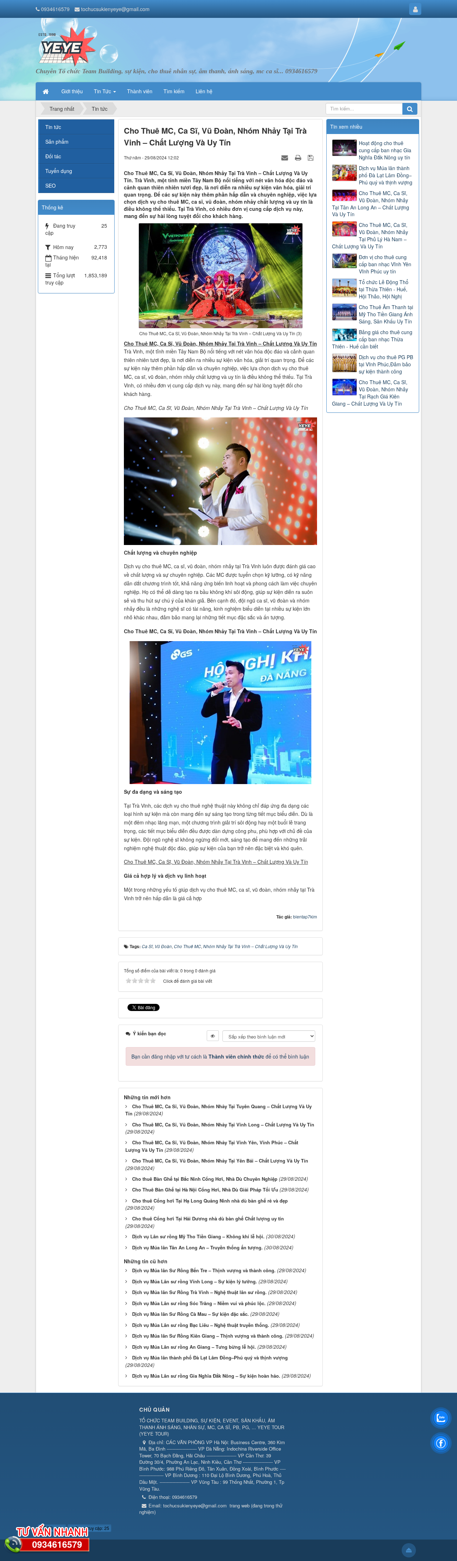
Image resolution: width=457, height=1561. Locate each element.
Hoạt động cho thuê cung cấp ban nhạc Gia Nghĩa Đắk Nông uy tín (385, 150)
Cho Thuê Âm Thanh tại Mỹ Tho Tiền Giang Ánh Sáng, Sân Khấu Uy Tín (386, 314)
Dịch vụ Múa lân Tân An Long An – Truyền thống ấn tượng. (197, 1247)
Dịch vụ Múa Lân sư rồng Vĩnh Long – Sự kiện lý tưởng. (194, 1281)
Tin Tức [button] (103, 91)
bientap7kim (305, 916)
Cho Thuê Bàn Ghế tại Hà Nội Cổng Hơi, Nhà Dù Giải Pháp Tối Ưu (205, 1189)
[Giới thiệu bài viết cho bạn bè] (285, 157)
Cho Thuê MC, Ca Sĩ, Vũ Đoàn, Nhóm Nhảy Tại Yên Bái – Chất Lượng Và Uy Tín (220, 1160)
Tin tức (53, 126)
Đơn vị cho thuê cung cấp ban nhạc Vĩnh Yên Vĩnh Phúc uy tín (385, 264)
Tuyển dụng (58, 170)
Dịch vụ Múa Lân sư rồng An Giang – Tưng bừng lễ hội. (194, 1346)
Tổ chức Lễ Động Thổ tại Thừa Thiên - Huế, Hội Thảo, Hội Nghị (383, 289)
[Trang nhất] (46, 91)
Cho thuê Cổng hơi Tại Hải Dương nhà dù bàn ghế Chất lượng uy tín (208, 1218)
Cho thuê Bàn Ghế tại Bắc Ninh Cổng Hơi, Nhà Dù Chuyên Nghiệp (204, 1178)
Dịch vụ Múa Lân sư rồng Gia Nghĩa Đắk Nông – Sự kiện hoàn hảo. (206, 1375)
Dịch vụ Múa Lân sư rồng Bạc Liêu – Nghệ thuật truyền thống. (200, 1325)
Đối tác (53, 156)
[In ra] (299, 157)
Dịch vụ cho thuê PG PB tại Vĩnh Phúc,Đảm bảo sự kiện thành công (386, 364)
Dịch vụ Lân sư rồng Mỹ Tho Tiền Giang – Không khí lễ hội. (198, 1236)
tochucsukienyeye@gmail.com (115, 9)
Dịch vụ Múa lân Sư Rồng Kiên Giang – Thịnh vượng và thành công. (207, 1335)
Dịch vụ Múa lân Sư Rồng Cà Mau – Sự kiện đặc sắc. (190, 1313)
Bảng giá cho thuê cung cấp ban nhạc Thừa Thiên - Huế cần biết (372, 339)
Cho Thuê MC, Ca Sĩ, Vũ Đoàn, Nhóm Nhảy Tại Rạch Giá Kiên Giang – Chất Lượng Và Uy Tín (370, 392)
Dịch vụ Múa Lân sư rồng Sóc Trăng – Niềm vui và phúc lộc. (199, 1303)
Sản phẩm (57, 141)
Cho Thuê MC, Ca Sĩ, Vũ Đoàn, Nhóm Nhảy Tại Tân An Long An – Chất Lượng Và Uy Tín (370, 203)
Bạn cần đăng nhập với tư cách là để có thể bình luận (220, 1056)
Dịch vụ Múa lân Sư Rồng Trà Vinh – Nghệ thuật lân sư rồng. (199, 1292)
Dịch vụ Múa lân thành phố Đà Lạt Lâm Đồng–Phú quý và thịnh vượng (210, 1357)
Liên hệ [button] (204, 91)
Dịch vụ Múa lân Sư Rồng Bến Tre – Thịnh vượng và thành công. (204, 1270)
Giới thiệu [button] (72, 91)
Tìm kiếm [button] (174, 91)
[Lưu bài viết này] (311, 157)
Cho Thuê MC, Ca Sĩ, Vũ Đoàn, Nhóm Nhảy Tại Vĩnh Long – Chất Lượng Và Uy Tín (223, 1124)
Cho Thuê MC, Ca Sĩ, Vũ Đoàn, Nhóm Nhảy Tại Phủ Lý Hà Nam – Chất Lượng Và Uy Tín (370, 235)
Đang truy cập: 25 (91, 1528)
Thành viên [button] (139, 91)
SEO (50, 185)
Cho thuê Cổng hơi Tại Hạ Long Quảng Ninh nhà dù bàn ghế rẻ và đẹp (210, 1200)
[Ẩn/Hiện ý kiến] (213, 1035)
